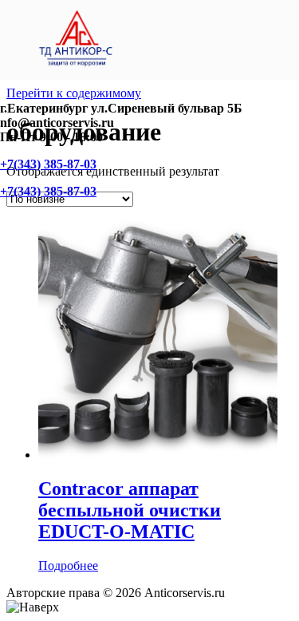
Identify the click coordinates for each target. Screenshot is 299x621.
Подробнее (68, 565)
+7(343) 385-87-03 (48, 164)
